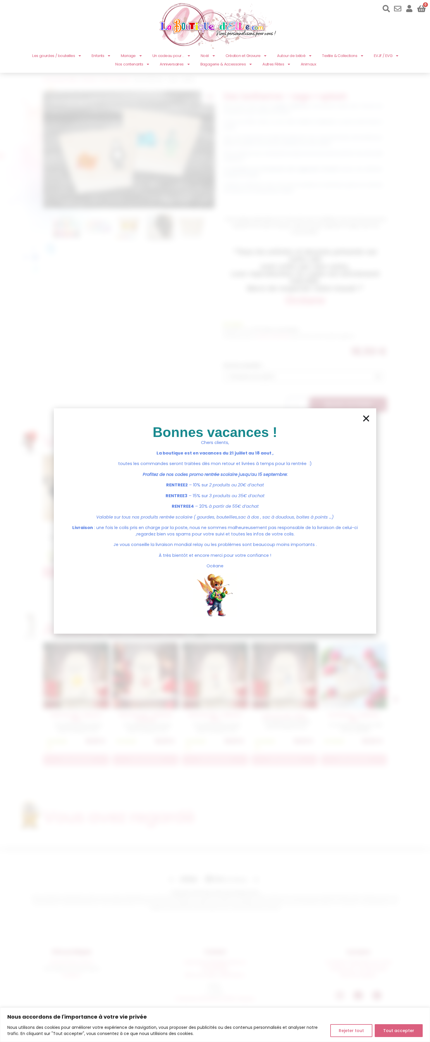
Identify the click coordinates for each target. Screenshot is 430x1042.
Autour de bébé (291, 55)
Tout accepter (398, 1031)
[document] (215, 521)
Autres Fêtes (273, 64)
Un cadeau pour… (168, 55)
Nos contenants (129, 64)
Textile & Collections (339, 55)
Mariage (128, 55)
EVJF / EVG (383, 55)
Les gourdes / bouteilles (53, 55)
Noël (205, 55)
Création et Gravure (243, 55)
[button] (366, 418)
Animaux (308, 64)
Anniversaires (171, 64)
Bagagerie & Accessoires (223, 64)
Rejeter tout (351, 1031)
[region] (215, 1025)
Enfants (98, 55)
